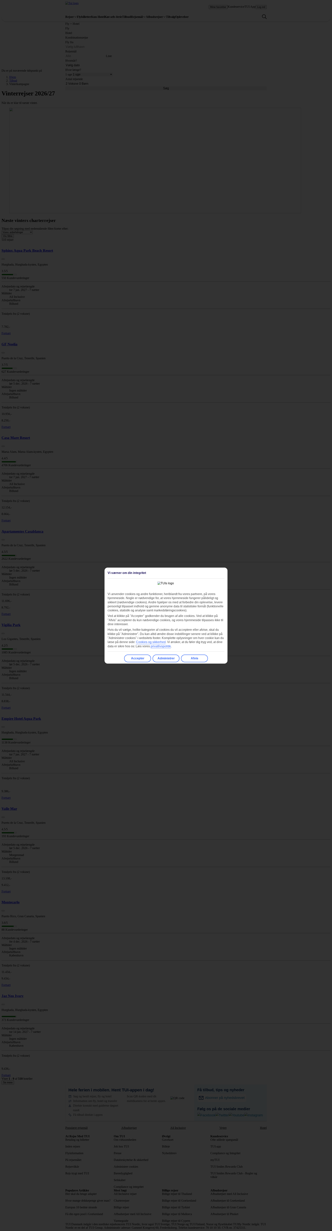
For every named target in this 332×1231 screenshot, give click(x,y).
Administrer (166, 658)
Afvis (194, 658)
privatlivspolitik (161, 646)
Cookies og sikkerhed (151, 642)
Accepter (137, 658)
